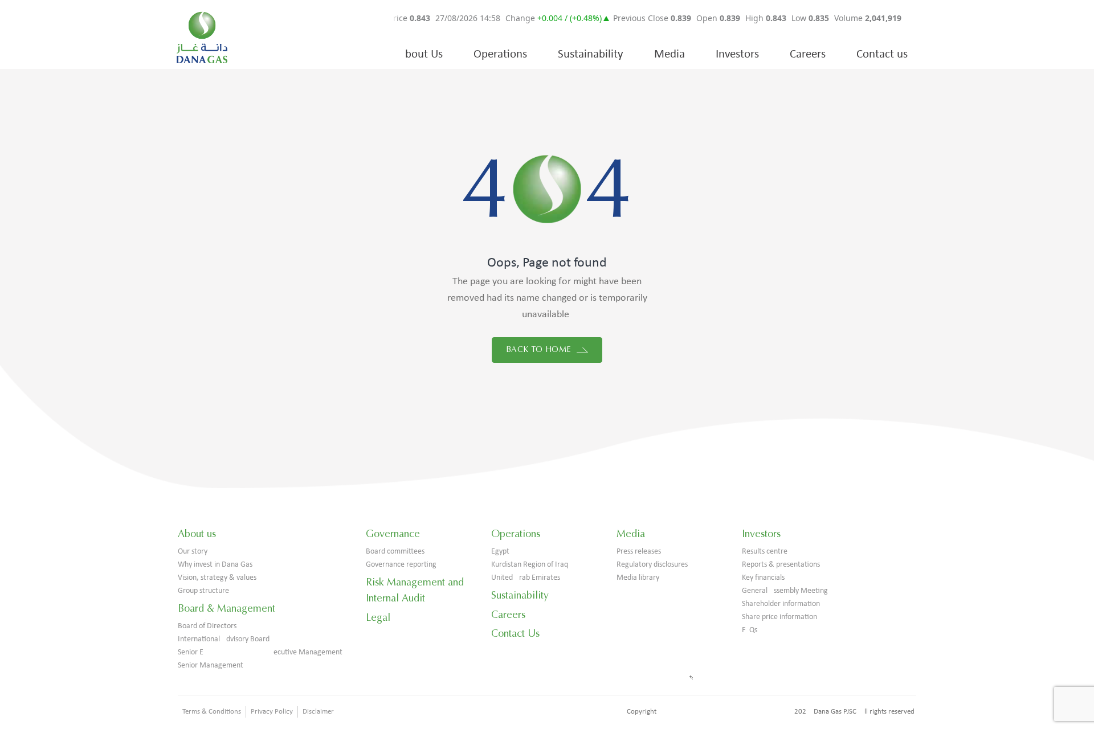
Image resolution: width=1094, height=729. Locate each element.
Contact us (882, 54)
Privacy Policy (272, 711)
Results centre (764, 551)
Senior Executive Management (260, 652)
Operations (500, 54)
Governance (393, 533)
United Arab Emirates (525, 578)
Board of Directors (207, 626)
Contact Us (515, 633)
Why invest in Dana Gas (215, 564)
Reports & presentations (781, 564)
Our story (192, 551)
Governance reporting (401, 564)
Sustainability (590, 54)
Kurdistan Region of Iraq (529, 564)
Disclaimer (318, 711)
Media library (638, 578)
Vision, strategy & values (217, 578)
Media (669, 54)
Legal (378, 617)
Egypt (500, 551)
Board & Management (226, 608)
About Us (420, 54)
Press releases (639, 551)
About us (197, 533)
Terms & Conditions (211, 711)
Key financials (763, 578)
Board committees (395, 551)
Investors (737, 54)
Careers (808, 54)
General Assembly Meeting (785, 591)
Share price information (779, 617)
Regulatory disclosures (652, 564)
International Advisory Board (224, 639)
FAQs (749, 630)
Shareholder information (781, 604)
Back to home (540, 349)
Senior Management (210, 665)
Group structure (203, 591)
